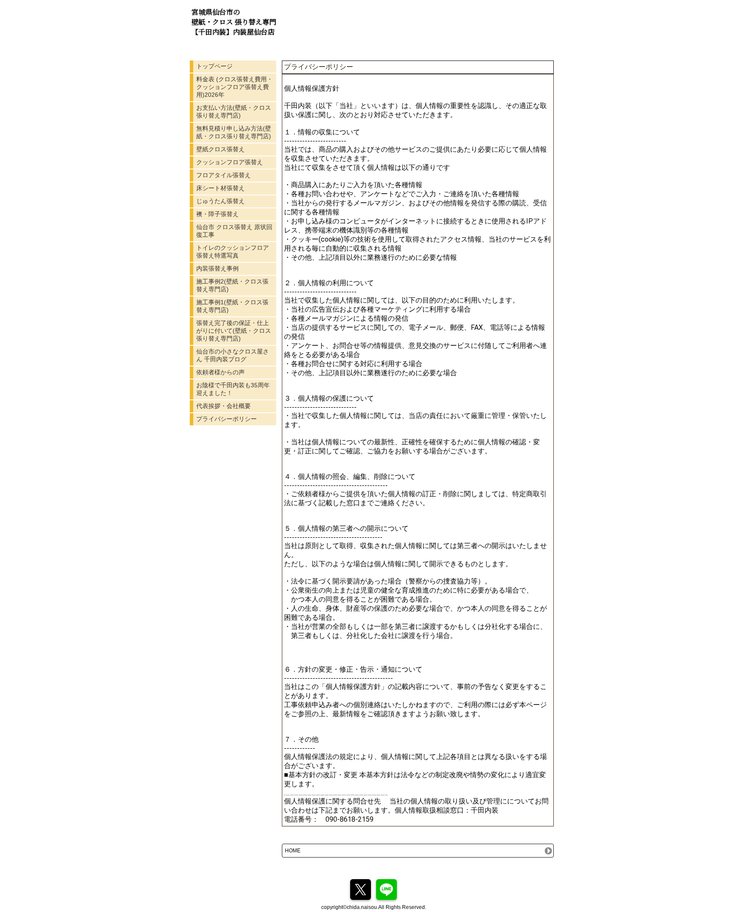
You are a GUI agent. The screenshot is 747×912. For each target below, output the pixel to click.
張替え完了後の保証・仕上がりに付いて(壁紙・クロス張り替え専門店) (233, 330)
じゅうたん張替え (220, 201)
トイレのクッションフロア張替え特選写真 (232, 251)
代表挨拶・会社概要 (223, 405)
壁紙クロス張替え (220, 149)
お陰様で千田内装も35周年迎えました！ (233, 389)
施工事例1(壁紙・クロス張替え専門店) (232, 306)
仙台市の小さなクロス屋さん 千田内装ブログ (232, 355)
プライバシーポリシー (226, 418)
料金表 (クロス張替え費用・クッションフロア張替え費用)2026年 (234, 87)
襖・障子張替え (217, 213)
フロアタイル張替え (223, 175)
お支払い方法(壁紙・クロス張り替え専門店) (233, 111)
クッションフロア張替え (229, 162)
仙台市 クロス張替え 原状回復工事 (234, 230)
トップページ (214, 66)
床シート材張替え (220, 188)
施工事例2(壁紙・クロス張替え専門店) (232, 285)
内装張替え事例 (217, 268)
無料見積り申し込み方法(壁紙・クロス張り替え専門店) (233, 132)
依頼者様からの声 (220, 372)
